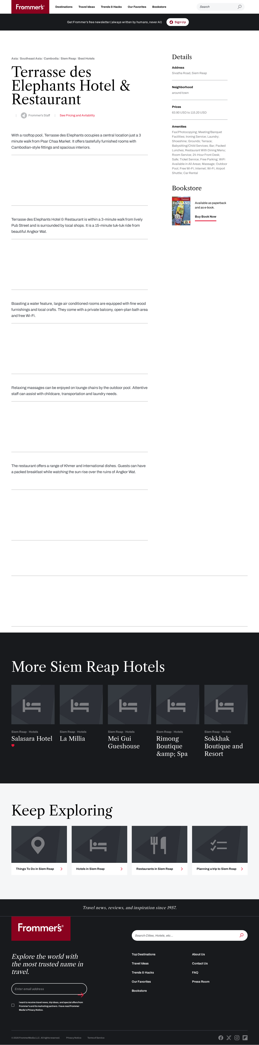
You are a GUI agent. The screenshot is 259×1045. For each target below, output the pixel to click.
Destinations (63, 6)
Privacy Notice (73, 1037)
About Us (198, 954)
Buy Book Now (205, 216)
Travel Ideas (86, 6)
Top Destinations (143, 954)
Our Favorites (137, 6)
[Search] (242, 935)
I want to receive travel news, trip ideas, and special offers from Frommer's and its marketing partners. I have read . (51, 1006)
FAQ (195, 972)
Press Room (201, 981)
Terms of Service (95, 1037)
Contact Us (200, 963)
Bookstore (159, 6)
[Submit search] (241, 7)
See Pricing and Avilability (77, 115)
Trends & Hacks (111, 6)
